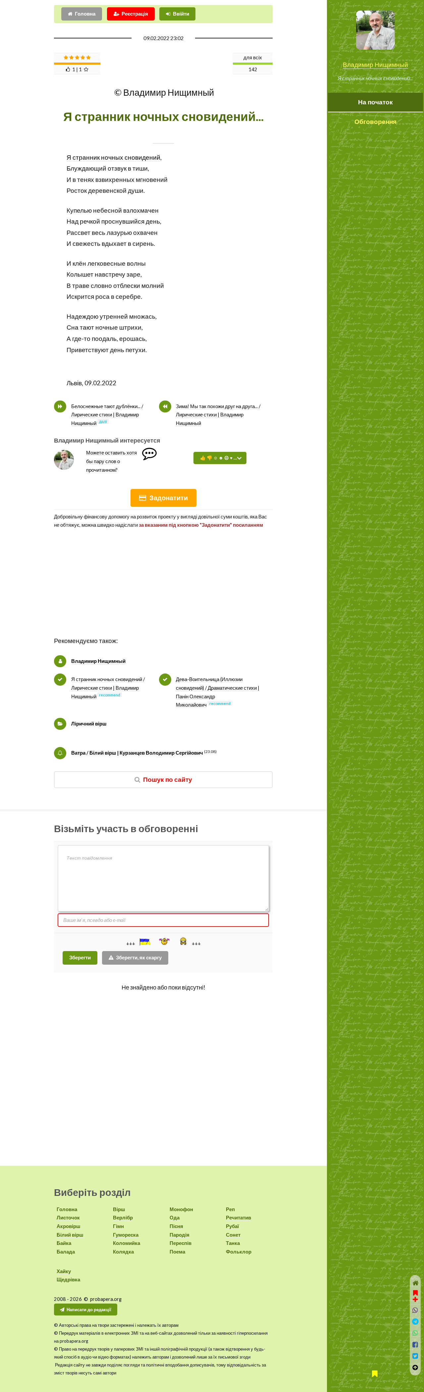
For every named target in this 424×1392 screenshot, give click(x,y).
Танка (233, 1243)
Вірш (119, 1209)
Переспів (180, 1243)
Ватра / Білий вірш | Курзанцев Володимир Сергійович (137, 753)
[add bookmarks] (415, 1295)
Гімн (118, 1226)
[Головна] (415, 1283)
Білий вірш (70, 1235)
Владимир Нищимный (375, 64)
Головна (85, 14)
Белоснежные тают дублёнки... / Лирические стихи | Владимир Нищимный (107, 414)
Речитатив (238, 1217)
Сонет (233, 1235)
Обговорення (375, 121)
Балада (66, 1252)
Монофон (181, 1209)
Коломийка (126, 1243)
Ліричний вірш (89, 723)
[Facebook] (415, 1345)
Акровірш (68, 1226)
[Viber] (415, 1310)
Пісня (176, 1226)
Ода (175, 1217)
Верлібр (123, 1217)
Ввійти (181, 14)
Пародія (179, 1235)
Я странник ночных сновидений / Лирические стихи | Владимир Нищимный (108, 687)
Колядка (123, 1252)
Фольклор (238, 1252)
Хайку (64, 1271)
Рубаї (232, 1226)
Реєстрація (135, 14)
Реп (230, 1209)
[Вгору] (415, 1367)
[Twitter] (415, 1356)
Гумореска (125, 1235)
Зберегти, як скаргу (139, 957)
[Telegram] (415, 1321)
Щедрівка (68, 1279)
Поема (177, 1252)
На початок (375, 102)
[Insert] (144, 941)
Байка (64, 1243)
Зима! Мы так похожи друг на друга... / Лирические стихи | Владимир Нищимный (218, 414)
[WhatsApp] (415, 1333)
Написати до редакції (89, 1309)
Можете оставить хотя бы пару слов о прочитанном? (111, 461)
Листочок (68, 1217)
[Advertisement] (163, 589)
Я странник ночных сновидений (113, 157)
